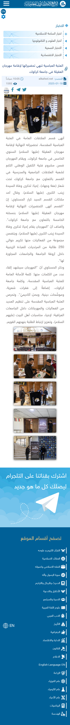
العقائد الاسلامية (51, 558)
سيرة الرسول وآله (51, 575)
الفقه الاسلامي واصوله (47, 567)
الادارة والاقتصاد (51, 640)
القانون (56, 648)
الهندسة (56, 714)
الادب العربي (53, 616)
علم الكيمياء (54, 689)
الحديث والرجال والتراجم (47, 583)
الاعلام (56, 656)
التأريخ (57, 624)
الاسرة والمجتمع (51, 599)
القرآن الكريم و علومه (49, 550)
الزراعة (57, 673)
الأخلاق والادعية (51, 591)
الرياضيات (55, 705)
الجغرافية (55, 632)
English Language (50, 665)
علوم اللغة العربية (51, 607)
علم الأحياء (54, 697)
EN (3, 11)
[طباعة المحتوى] (6, 90)
